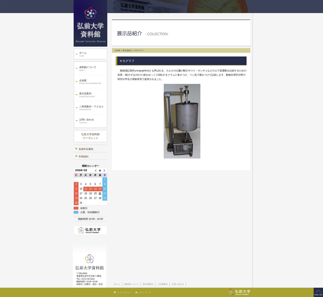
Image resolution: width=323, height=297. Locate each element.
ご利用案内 (162, 284)
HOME (117, 50)
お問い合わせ (86, 121)
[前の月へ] (95, 170)
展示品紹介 (127, 50)
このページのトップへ (318, 292)
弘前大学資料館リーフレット (90, 136)
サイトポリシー (124, 292)
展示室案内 (87, 95)
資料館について (87, 68)
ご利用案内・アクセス (91, 108)
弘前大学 (90, 230)
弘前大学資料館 (90, 23)
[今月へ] (100, 170)
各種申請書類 (86, 149)
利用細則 (83, 156)
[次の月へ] (104, 170)
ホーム (83, 54)
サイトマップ (145, 292)
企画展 (90, 81)
